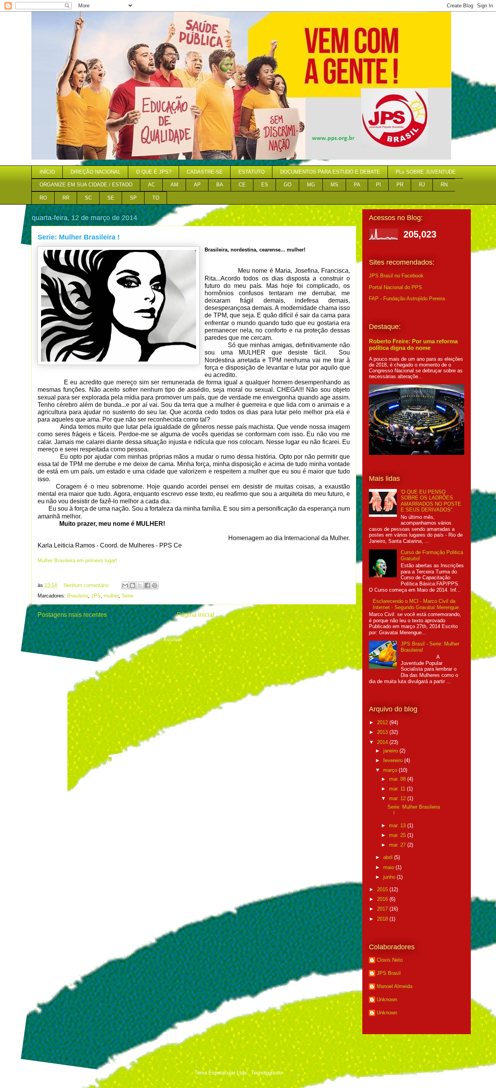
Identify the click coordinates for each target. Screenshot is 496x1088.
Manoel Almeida (394, 986)
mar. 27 (398, 845)
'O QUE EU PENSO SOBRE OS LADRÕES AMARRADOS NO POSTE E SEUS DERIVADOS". (431, 501)
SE (110, 198)
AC (151, 185)
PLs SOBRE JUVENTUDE (426, 172)
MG (311, 185)
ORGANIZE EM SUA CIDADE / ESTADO (86, 185)
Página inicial (195, 614)
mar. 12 (398, 798)
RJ (422, 185)
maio (389, 867)
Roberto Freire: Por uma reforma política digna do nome (413, 344)
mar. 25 (398, 835)
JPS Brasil (389, 973)
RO (43, 198)
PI (378, 185)
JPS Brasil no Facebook (396, 276)
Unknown (387, 999)
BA (219, 185)
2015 (383, 889)
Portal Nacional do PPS (395, 287)
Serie (127, 596)
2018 (383, 919)
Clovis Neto (390, 960)
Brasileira (77, 596)
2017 (383, 909)
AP (197, 185)
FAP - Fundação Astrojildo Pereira (407, 298)
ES (264, 185)
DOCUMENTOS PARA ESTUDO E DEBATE (330, 172)
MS (334, 185)
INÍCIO (47, 172)
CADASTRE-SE (205, 172)
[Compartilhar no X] (140, 585)
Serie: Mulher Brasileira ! (79, 237)
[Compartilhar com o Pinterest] (154, 585)
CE (242, 185)
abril (388, 857)
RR (65, 198)
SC (88, 198)
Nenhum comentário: (88, 585)
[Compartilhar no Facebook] (147, 585)
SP (133, 198)
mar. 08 (398, 779)
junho (390, 877)
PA (357, 185)
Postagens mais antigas (317, 614)
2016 (383, 899)
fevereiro (393, 760)
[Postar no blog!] (132, 585)
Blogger (292, 1073)
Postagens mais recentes (72, 614)
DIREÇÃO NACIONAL (96, 172)
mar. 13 (398, 825)
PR (399, 185)
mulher (111, 596)
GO (287, 185)
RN (444, 185)
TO (155, 198)
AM (174, 185)
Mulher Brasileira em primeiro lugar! (77, 560)
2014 (383, 742)
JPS (96, 596)
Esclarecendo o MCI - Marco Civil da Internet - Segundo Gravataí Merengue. (416, 604)
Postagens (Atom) (204, 639)
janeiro (391, 751)
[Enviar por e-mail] (125, 585)
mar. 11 (398, 789)
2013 (383, 732)
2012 (383, 722)
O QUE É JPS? (153, 172)
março (391, 770)
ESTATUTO (251, 172)
